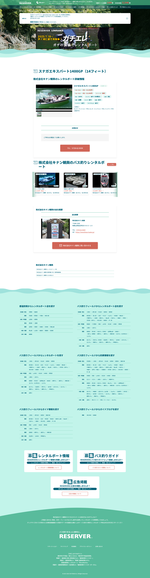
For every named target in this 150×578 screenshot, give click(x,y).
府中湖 (125, 391)
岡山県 (30, 330)
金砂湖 (117, 339)
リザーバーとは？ (52, 546)
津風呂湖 (112, 333)
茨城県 (30, 315)
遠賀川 (88, 345)
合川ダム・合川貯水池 (121, 333)
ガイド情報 (48, 7)
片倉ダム (113, 318)
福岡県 (30, 334)
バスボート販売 (72, 7)
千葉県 (41, 315)
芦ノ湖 (110, 320)
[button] (35, 184)
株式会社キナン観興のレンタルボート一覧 (47, 269)
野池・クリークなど (105, 399)
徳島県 (41, 330)
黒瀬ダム (95, 342)
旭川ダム (89, 339)
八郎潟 (88, 311)
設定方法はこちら (36, 22)
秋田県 (30, 311)
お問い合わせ (99, 546)
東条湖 (116, 331)
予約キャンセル (126, 7)
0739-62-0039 (80, 230)
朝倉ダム (96, 396)
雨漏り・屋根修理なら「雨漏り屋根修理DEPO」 (75, 560)
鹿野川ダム (108, 342)
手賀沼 (124, 318)
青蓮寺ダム (111, 379)
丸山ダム (113, 391)
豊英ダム (101, 318)
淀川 (115, 383)
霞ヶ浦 (94, 315)
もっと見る (111, 164)
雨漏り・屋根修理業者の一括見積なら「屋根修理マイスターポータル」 (75, 565)
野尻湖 (120, 324)
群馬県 (35, 315)
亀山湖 (107, 318)
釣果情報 (38, 7)
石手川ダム (124, 339)
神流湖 (115, 315)
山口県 (35, 330)
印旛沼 (118, 318)
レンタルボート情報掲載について (48, 467)
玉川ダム (89, 342)
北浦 (99, 315)
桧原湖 (105, 311)
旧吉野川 (106, 339)
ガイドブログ (59, 7)
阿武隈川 (89, 361)
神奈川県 (47, 315)
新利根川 (89, 315)
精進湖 (88, 324)
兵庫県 (41, 326)
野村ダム (112, 339)
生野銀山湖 (110, 331)
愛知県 (30, 323)
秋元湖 (99, 311)
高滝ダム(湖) (109, 367)
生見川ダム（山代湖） (103, 391)
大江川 (93, 379)
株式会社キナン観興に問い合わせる (77, 245)
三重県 (35, 323)
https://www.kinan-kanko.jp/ (85, 232)
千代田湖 (94, 324)
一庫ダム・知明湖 (91, 333)
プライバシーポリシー (86, 546)
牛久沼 (104, 315)
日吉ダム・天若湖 (101, 331)
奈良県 (46, 326)
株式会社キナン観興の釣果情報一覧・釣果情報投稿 (49, 272)
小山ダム (110, 315)
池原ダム (106, 333)
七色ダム (94, 327)
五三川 (88, 379)
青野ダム (99, 333)
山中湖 (104, 324)
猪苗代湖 (123, 361)
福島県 (35, 311)
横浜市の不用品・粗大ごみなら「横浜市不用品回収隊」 (75, 556)
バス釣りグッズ (113, 7)
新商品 (82, 7)
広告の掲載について (75, 494)
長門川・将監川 (95, 369)
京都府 (35, 326)
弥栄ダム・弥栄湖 (97, 339)
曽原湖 (110, 311)
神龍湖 (94, 391)
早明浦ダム (115, 342)
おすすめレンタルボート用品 (97, 7)
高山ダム (110, 383)
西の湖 (93, 331)
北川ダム (114, 399)
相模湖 (105, 320)
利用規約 (73, 546)
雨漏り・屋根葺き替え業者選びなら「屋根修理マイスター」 (75, 558)
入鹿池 (88, 327)
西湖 (99, 324)
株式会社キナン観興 (44, 264)
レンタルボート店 (27, 7)
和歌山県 (41, 2)
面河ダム (101, 342)
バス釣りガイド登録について (101, 467)
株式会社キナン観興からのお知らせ (45, 275)
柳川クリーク (95, 399)
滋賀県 (30, 326)
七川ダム (89, 336)
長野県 (35, 319)
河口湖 (109, 324)
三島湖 (95, 318)
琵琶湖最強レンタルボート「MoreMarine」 (75, 562)
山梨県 (30, 319)
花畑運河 (103, 369)
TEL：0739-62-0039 (75, 148)
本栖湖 (88, 375)
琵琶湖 (88, 331)
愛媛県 (46, 330)
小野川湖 (94, 311)
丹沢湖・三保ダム (91, 320)
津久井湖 (99, 320)
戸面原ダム (89, 318)
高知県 (51, 330)
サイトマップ (64, 546)
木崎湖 (114, 324)
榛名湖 (121, 315)
